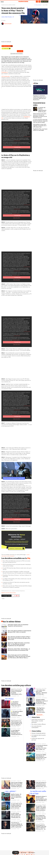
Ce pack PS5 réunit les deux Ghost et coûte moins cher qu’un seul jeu (16, 806)
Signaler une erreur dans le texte (8, 592)
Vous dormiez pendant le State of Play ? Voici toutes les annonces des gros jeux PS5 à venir (19, 638)
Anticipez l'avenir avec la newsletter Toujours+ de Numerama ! (18, 625)
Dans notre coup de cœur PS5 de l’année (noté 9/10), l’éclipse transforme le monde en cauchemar (17, 586)
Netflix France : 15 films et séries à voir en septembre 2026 (16, 796)
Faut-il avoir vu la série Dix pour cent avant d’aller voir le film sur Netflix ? (16, 723)
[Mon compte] (37, 1)
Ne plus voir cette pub (6, 41)
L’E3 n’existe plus (5, 76)
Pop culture (38, 4)
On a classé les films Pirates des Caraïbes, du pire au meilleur (41, 817)
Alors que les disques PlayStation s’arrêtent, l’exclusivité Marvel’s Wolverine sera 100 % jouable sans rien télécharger (17, 572)
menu (2, 1)
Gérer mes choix (16, 149)
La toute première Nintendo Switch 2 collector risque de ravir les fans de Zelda (40, 121)
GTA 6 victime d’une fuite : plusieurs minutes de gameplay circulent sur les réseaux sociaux (40, 115)
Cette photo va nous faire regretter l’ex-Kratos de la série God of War (39, 126)
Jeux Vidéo (45, 4)
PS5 (28, 558)
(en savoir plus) (27, 136)
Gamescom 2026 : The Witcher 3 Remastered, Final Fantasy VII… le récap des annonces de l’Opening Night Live (41, 757)
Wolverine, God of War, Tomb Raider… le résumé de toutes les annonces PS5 (19, 649)
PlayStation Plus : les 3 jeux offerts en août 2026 (40, 129)
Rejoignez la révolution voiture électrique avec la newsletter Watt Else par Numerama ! (39, 97)
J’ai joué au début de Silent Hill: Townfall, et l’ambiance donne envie (17, 713)
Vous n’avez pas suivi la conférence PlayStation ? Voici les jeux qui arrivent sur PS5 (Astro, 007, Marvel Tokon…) (19, 656)
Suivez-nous (20, 51)
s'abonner (45, 1)
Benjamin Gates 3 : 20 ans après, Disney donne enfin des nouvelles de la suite (41, 798)
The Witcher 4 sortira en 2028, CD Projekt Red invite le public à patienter (17, 825)
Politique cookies (16, 145)
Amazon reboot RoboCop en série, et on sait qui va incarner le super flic (42, 701)
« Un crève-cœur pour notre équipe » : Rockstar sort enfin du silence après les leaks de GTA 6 (41, 692)
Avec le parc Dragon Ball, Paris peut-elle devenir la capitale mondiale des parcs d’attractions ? (16, 784)
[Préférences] (39, 1)
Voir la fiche (39, 714)
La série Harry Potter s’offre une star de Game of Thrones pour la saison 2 (16, 815)
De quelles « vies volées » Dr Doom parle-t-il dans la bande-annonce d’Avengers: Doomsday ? (41, 808)
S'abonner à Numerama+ (15, 548)
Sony (3, 598)
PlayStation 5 (4, 72)
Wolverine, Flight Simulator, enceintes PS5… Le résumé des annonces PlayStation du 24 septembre (19, 644)
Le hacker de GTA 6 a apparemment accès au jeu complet (42, 109)
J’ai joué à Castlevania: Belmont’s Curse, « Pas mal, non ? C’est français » (16, 704)
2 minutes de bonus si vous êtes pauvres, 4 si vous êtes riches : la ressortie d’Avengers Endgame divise (41, 747)
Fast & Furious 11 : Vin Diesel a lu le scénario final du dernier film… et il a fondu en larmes (41, 784)
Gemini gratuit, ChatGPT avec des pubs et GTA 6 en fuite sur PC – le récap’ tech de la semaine (41, 827)
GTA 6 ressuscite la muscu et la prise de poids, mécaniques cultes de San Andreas (16, 692)
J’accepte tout (17, 147)
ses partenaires (17, 140)
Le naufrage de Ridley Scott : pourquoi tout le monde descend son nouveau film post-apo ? (16, 732)
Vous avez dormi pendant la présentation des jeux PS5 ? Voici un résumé (19, 631)
